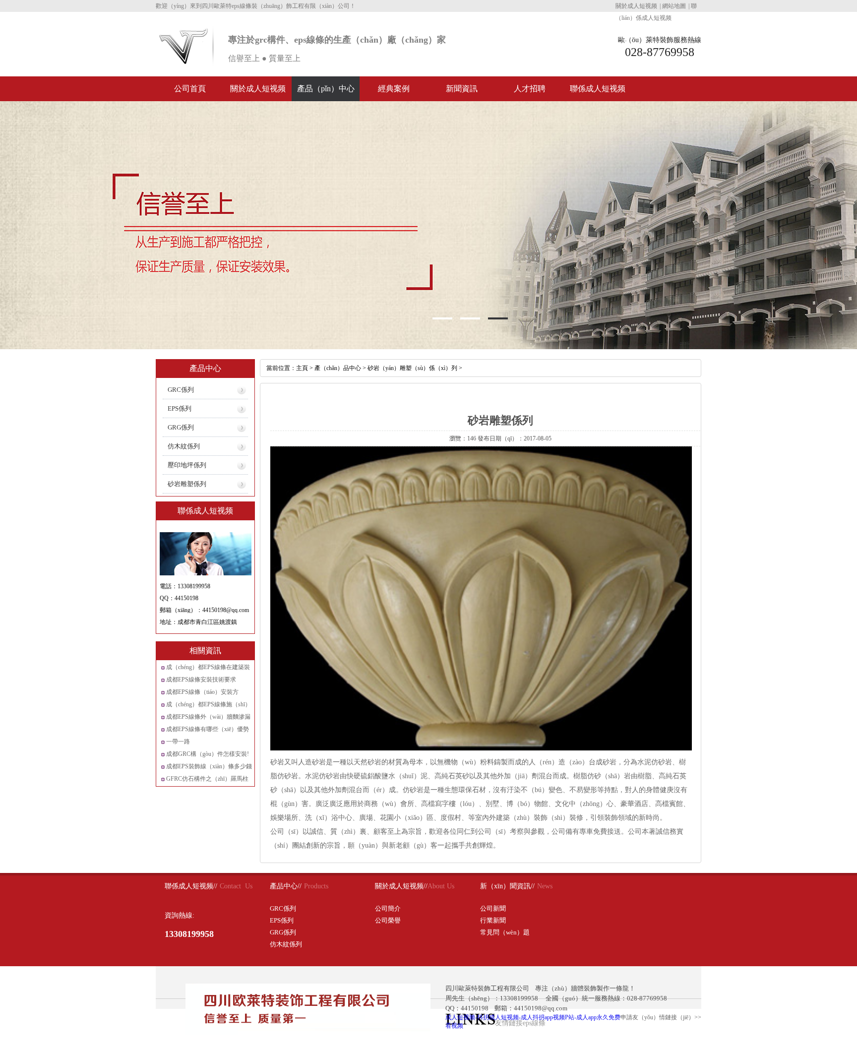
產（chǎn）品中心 (337, 368)
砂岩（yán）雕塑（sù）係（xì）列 (412, 368)
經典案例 (394, 88)
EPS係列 (179, 408)
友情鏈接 (509, 1023)
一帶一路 (178, 741)
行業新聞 (493, 920)
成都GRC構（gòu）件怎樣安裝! (207, 753)
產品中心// (286, 886)
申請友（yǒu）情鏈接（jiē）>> (660, 1017)
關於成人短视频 (636, 5)
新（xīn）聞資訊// (507, 886)
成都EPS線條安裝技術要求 (201, 679)
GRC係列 (181, 389)
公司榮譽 (388, 920)
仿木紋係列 (184, 446)
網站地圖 (674, 5)
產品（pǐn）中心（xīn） (326, 92)
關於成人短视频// (401, 886)
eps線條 (534, 1023)
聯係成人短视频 (597, 88)
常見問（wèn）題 (505, 932)
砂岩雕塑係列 (187, 484)
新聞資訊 (462, 88)
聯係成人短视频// (191, 886)
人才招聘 (530, 88)
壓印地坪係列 (187, 465)
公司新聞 (493, 908)
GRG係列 (181, 427)
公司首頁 (190, 88)
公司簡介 (388, 908)
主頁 (302, 368)
